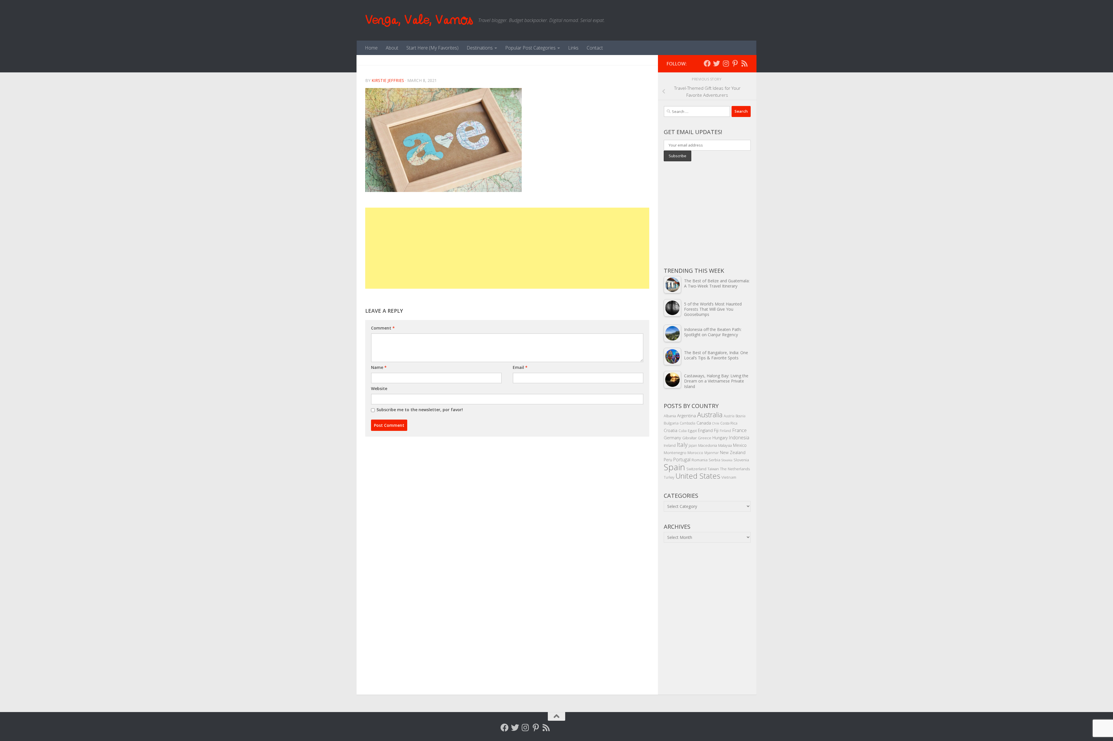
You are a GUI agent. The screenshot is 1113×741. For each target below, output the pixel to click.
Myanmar (711, 452)
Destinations (480, 48)
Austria (729, 416)
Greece (704, 437)
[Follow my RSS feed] (744, 63)
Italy (682, 445)
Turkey (669, 477)
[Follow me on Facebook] (707, 63)
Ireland (670, 445)
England (705, 430)
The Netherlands (735, 468)
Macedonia (707, 445)
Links (573, 48)
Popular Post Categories (530, 48)
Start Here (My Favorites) (432, 48)
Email (520, 367)
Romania (700, 459)
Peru (668, 459)
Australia (710, 414)
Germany (672, 437)
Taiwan (713, 468)
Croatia (670, 430)
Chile (715, 423)
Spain (674, 467)
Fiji (716, 430)
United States (697, 476)
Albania (670, 415)
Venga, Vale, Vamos (418, 20)
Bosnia (740, 416)
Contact (595, 48)
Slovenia (741, 459)
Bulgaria (671, 423)
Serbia (714, 459)
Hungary (720, 437)
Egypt (692, 430)
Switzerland (696, 468)
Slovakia (726, 460)
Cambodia (687, 423)
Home (371, 48)
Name (379, 367)
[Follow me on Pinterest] (735, 63)
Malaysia (725, 445)
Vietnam (728, 477)
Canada (703, 423)
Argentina (686, 415)
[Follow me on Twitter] (716, 63)
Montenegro (675, 452)
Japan (693, 445)
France (739, 430)
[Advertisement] (507, 248)
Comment (383, 328)
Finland (725, 430)
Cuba (683, 430)
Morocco (695, 452)
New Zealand (732, 452)
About (392, 48)
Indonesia (739, 437)
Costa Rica (728, 423)
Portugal (681, 459)
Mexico (740, 445)
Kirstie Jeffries (388, 80)
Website (379, 388)
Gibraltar (689, 437)
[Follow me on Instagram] (725, 63)
